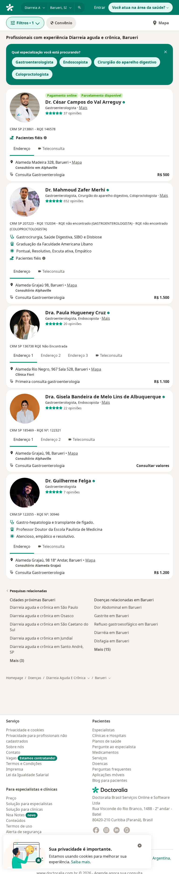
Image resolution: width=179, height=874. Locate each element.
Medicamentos (105, 752)
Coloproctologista (32, 74)
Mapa (163, 22)
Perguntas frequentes (111, 769)
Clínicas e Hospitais (109, 735)
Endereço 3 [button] (78, 355)
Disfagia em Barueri (111, 641)
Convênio (63, 22)
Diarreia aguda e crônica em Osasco (42, 615)
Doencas (100, 763)
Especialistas (103, 729)
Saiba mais (80, 861)
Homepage (14, 678)
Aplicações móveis (108, 774)
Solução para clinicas (24, 809)
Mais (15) (102, 649)
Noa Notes (21, 814)
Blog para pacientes (109, 780)
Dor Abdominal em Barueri (117, 607)
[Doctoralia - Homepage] (11, 7)
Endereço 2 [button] (51, 355)
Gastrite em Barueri (111, 615)
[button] (165, 52)
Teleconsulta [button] (53, 148)
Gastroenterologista (34, 62)
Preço (11, 798)
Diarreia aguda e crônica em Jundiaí (41, 638)
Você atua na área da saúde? (138, 7)
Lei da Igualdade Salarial (27, 774)
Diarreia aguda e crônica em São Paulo (44, 607)
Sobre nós (15, 746)
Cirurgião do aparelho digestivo (127, 62)
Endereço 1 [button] (23, 355)
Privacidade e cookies (25, 729)
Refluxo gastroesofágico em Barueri (126, 624)
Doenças (34, 678)
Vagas (30, 758)
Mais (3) (17, 660)
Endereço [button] (22, 148)
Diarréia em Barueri (111, 632)
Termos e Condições (24, 763)
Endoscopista (75, 62)
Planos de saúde (106, 741)
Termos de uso (19, 826)
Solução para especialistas (29, 803)
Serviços (99, 758)
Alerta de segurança (23, 831)
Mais (83, 107)
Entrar (99, 7)
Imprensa (14, 769)
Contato (13, 752)
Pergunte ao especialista (114, 746)
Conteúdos (15, 820)
